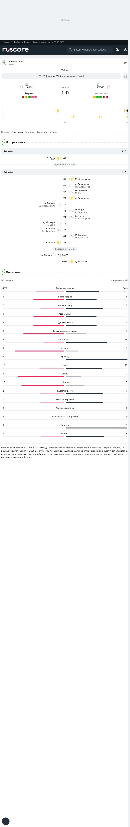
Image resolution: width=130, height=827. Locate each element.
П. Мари (79, 209)
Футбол (17, 42)
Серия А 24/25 (15, 61)
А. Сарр (51, 225)
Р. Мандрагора (82, 186)
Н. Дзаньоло (81, 237)
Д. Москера (49, 222)
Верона (10, 280)
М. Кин (78, 193)
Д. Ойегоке (49, 228)
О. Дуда (51, 158)
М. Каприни (81, 235)
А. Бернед (49, 203)
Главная (6, 42)
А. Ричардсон (82, 184)
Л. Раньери (81, 212)
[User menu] (117, 50)
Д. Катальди (81, 261)
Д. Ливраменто (47, 205)
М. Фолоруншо (83, 179)
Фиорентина (117, 280)
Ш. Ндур (79, 216)
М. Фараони (48, 231)
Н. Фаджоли (81, 190)
